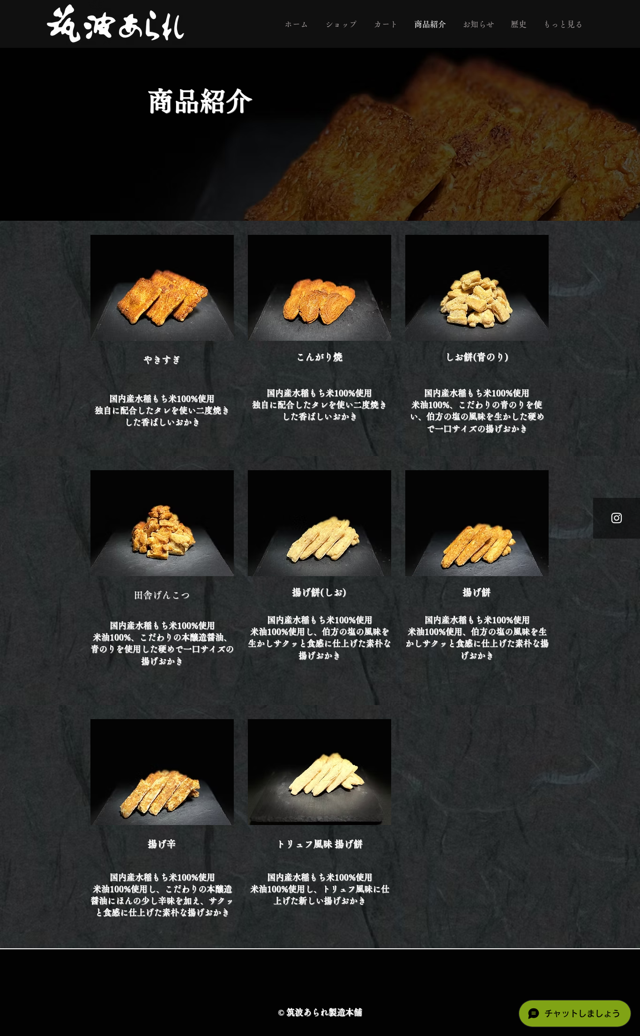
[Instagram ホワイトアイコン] (617, 518)
